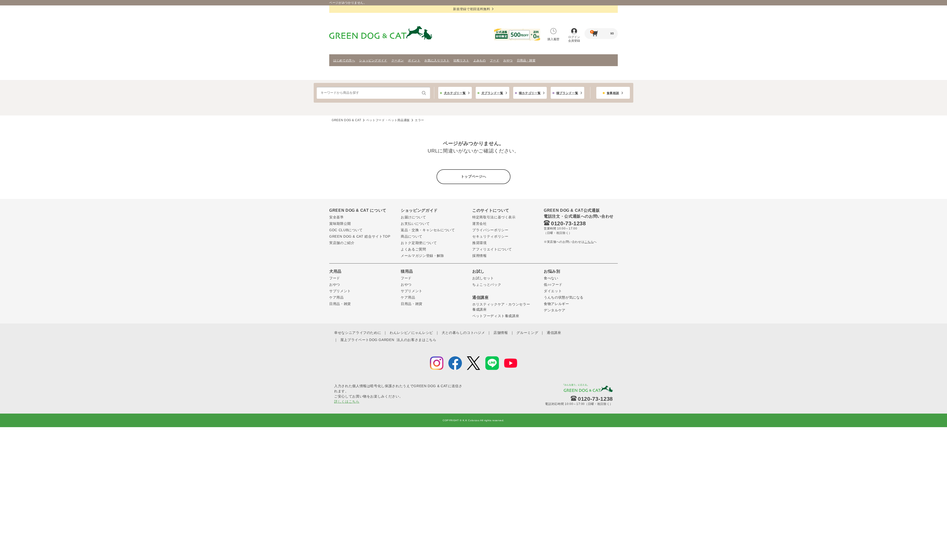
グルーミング (527, 333)
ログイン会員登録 (574, 38)
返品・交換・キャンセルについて (428, 230)
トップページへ (473, 176)
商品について (411, 236)
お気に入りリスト (436, 60)
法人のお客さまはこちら (416, 340)
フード (494, 60)
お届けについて (413, 217)
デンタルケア (554, 310)
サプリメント (340, 291)
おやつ (508, 60)
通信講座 (554, 333)
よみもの (479, 60)
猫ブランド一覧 (567, 93)
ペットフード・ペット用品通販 (388, 120)
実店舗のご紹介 (342, 243)
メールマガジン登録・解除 (422, 256)
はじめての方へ (344, 60)
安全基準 (336, 217)
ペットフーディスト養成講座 (495, 316)
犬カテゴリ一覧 (455, 93)
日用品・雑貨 (526, 60)
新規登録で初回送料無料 (471, 9)
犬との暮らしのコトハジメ (463, 333)
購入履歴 (553, 39)
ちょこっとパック (486, 284)
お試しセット (483, 278)
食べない (551, 278)
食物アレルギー (556, 304)
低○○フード (553, 284)
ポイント (414, 60)
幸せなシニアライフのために (357, 333)
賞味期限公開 (340, 224)
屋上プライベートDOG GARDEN (367, 340)
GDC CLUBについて (346, 230)
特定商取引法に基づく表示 (494, 217)
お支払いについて (415, 224)
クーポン (397, 60)
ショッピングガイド (373, 60)
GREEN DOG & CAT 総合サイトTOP (359, 236)
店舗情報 (500, 333)
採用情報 (479, 256)
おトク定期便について (419, 243)
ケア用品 (336, 297)
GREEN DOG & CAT (346, 120)
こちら (589, 242)
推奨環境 (479, 243)
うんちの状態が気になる (563, 297)
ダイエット (553, 291)
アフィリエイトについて (492, 249)
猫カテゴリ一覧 (530, 93)
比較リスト (461, 60)
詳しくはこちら (347, 401)
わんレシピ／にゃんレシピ (411, 333)
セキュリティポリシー (490, 236)
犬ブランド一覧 (492, 93)
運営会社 (479, 224)
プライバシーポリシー (490, 230)
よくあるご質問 (413, 249)
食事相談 (613, 93)
